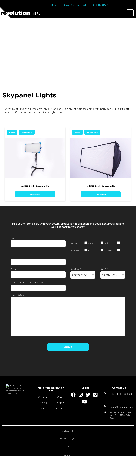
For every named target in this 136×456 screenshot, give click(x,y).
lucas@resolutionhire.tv (122, 407)
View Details (35, 194)
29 (130, 394)
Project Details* (18, 295)
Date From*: (75, 269)
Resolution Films (68, 431)
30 (111, 401)
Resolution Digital (68, 439)
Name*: (14, 238)
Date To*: (104, 269)
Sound (42, 408)
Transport (59, 403)
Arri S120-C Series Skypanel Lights (101, 186)
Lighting (12, 132)
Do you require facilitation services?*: (27, 282)
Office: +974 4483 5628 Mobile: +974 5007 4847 (79, 5)
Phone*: (14, 269)
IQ (68, 446)
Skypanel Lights (27, 132)
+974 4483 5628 (119, 394)
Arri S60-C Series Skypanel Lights (35, 186)
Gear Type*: (75, 238)
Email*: (14, 256)
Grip (59, 397)
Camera (42, 397)
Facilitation (59, 408)
